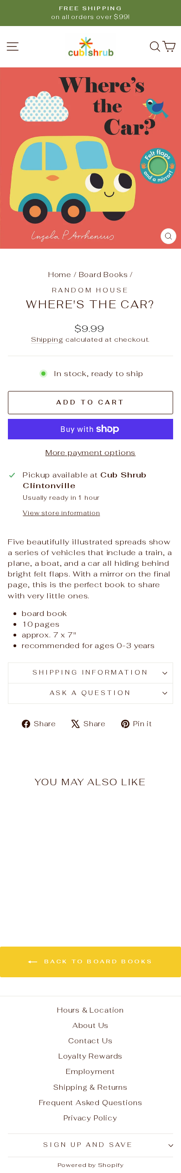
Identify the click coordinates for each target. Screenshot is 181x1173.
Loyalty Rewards (90, 1056)
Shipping (47, 339)
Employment (90, 1071)
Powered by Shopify (91, 1165)
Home (59, 274)
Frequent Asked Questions (90, 1102)
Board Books (103, 274)
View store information (61, 513)
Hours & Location (90, 1010)
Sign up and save (88, 1145)
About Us (90, 1025)
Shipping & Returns (90, 1087)
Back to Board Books (97, 961)
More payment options (90, 452)
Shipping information (90, 672)
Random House (90, 290)
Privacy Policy (90, 1117)
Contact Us (90, 1040)
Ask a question (91, 693)
